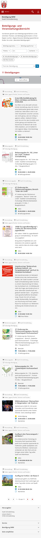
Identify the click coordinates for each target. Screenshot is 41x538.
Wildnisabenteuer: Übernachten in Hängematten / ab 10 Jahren (27, 402)
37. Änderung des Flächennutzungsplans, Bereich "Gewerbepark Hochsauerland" (26, 331)
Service (4, 523)
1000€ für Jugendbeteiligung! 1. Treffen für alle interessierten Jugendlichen (26, 229)
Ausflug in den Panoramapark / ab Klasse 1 (26, 435)
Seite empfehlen (8, 532)
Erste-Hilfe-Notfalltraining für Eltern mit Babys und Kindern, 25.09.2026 (26, 100)
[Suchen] (37, 66)
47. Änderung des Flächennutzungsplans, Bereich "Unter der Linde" (26, 189)
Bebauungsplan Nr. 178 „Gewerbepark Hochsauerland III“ (26, 368)
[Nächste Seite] (27, 499)
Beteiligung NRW (8, 17)
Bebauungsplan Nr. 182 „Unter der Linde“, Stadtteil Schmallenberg (26, 154)
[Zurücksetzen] (34, 66)
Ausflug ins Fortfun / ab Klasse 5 (27, 476)
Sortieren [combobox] (32, 51)
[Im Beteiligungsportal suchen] (32, 12)
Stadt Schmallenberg (8, 512)
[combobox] (19, 50)
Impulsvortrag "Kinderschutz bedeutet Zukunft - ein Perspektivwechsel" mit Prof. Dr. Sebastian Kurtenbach (27, 269)
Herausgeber (6, 508)
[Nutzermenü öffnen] (38, 12)
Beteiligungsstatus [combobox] (9, 46)
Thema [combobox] (5, 51)
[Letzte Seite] (32, 499)
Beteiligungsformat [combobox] (27, 46)
